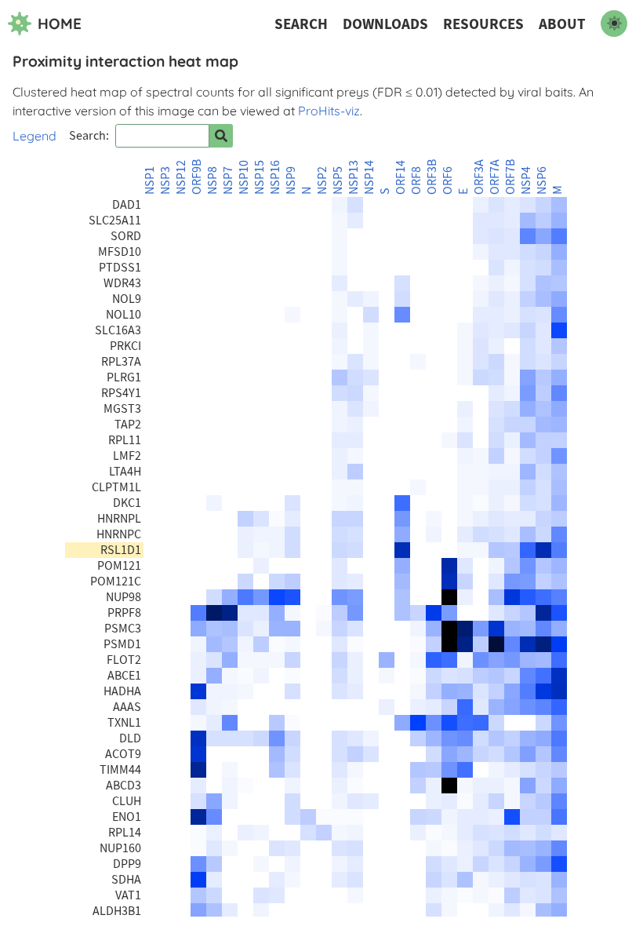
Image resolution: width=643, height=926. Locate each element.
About (562, 24)
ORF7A (495, 177)
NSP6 (542, 180)
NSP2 (322, 180)
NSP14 (369, 177)
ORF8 (416, 180)
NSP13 (353, 177)
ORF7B (510, 177)
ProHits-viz (329, 110)
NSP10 (244, 177)
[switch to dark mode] (614, 23)
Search (301, 24)
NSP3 (165, 180)
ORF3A (479, 177)
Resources (483, 24)
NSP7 (228, 180)
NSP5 (338, 180)
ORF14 (401, 177)
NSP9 (291, 180)
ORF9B (197, 177)
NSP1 (150, 180)
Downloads (385, 24)
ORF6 (448, 180)
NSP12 (181, 177)
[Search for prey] (221, 136)
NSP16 (275, 177)
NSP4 (526, 180)
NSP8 (212, 180)
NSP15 (259, 177)
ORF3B (432, 177)
